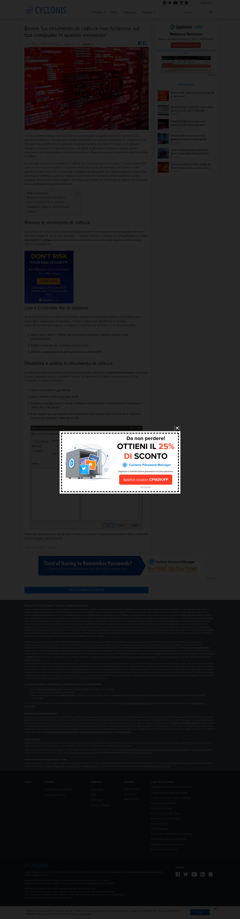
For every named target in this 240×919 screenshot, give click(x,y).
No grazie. (146, 487)
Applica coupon (145, 480)
